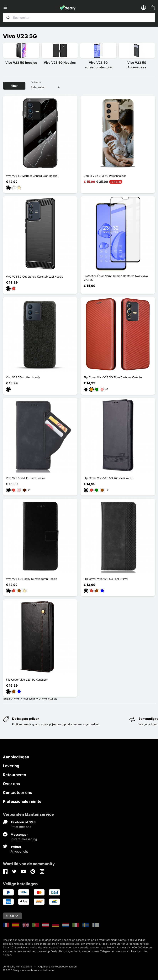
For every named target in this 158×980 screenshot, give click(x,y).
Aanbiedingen (16, 757)
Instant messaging (24, 839)
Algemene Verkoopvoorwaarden (57, 966)
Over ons (11, 783)
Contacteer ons (17, 792)
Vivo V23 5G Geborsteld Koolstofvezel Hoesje (34, 276)
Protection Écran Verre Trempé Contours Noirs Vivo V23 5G (116, 277)
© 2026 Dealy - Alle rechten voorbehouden (29, 970)
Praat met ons (21, 827)
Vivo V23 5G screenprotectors (98, 65)
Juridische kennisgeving (17, 966)
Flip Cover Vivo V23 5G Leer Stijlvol (106, 578)
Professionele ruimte (22, 801)
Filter (14, 85)
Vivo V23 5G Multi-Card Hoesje (25, 478)
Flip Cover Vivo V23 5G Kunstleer (27, 679)
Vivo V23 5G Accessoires (136, 65)
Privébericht (19, 851)
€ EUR (10, 915)
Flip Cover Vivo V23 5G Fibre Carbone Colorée (113, 377)
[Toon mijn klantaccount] (143, 7)
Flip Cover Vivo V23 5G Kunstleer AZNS (108, 478)
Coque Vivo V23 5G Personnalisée (105, 175)
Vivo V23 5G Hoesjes (60, 62)
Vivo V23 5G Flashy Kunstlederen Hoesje (31, 578)
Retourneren (14, 774)
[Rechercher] (8, 17)
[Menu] (31, 7)
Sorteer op (36, 82)
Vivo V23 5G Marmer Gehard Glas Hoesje (31, 175)
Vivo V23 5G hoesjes (21, 62)
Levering (11, 766)
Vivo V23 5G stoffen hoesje (23, 377)
